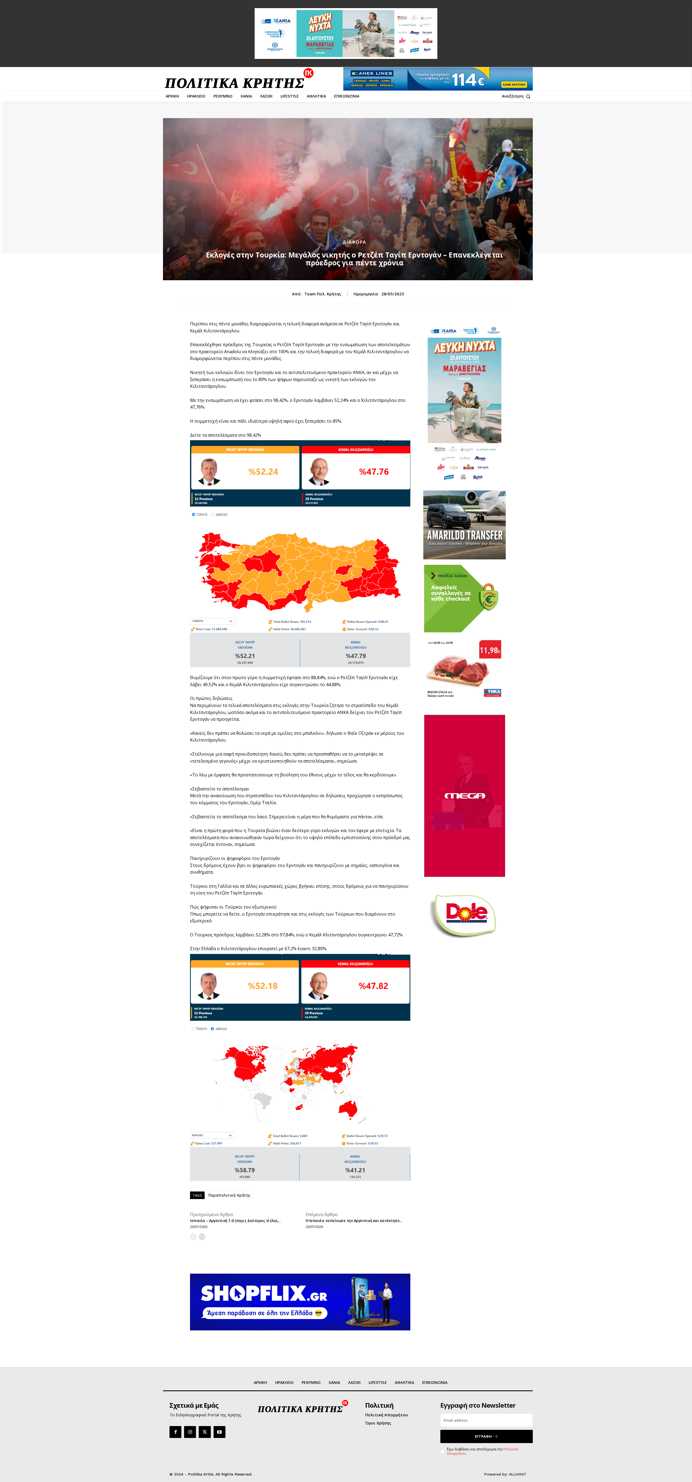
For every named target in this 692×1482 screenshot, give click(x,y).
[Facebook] (175, 1432)
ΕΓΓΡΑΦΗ (483, 1436)
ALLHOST (517, 1474)
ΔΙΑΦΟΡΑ (354, 242)
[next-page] (202, 1236)
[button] (517, 96)
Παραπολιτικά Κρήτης (229, 1195)
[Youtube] (219, 1432)
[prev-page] (193, 1236)
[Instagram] (190, 1432)
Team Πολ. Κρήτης (322, 293)
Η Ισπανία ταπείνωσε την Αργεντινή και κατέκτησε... (354, 1220)
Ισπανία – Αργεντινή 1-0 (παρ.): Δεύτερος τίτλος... (235, 1220)
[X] (205, 1432)
